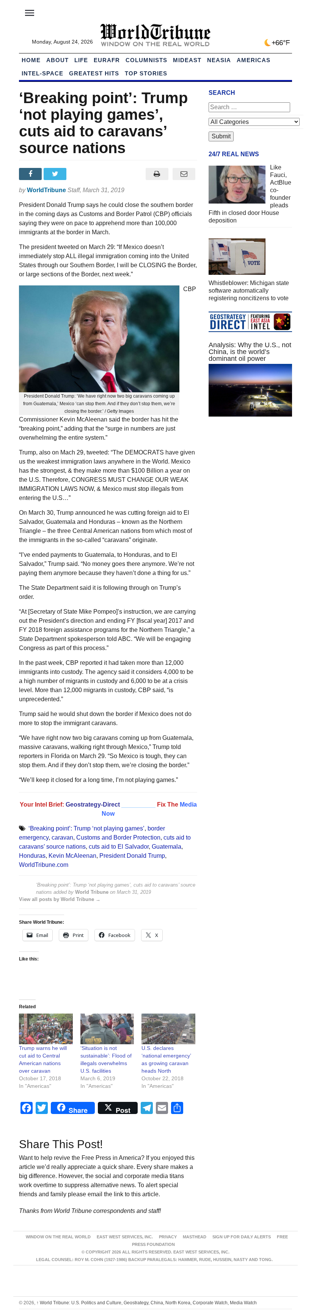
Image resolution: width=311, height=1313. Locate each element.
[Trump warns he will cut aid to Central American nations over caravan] (46, 1029)
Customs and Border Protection (118, 837)
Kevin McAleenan (72, 855)
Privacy (168, 1237)
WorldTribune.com (43, 865)
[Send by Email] (183, 174)
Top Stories (146, 73)
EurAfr (107, 60)
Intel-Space (42, 73)
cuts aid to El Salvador (119, 846)
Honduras (32, 855)
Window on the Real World (58, 1237)
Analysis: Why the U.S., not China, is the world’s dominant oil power (250, 351)
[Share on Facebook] (31, 174)
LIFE (81, 60)
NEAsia (219, 60)
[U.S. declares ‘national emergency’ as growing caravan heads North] (168, 1029)
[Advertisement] (250, 479)
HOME (31, 60)
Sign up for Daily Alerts (241, 1237)
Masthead (194, 1237)
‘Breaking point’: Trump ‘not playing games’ (86, 828)
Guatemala (166, 846)
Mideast (187, 60)
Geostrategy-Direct (93, 804)
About (57, 60)
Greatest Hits (94, 73)
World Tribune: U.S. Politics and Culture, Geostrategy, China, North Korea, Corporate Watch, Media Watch (146, 1302)
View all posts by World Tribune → (60, 899)
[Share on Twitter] (56, 174)
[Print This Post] (156, 174)
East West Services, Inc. (125, 1237)
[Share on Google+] (81, 174)
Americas (253, 60)
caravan (62, 837)
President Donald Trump (132, 855)
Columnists (146, 60)
